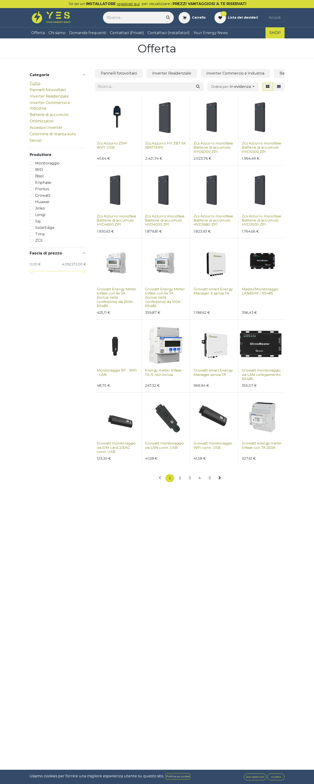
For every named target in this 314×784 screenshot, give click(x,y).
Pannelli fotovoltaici (48, 90)
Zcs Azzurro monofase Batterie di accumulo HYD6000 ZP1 (213, 147)
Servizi (35, 140)
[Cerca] (168, 17)
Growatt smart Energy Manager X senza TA (213, 291)
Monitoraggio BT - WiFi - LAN (117, 372)
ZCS (39, 240)
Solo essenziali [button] (255, 776)
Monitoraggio (47, 163)
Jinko (40, 208)
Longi (40, 215)
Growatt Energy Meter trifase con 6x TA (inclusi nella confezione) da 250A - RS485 (117, 297)
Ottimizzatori (42, 121)
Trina (40, 234)
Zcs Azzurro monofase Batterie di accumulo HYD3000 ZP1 (261, 220)
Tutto (35, 83)
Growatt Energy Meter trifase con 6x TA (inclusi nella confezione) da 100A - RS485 (165, 297)
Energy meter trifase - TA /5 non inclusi (164, 372)
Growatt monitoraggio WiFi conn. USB (213, 445)
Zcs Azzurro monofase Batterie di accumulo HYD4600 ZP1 (116, 220)
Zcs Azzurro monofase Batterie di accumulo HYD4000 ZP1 (165, 220)
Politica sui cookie (177, 776)
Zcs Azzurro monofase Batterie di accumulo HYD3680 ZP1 (213, 220)
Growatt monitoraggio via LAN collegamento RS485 (261, 374)
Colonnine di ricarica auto (53, 134)
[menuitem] (38, 32)
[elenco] (279, 86)
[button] (232, 86)
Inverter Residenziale (49, 96)
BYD (39, 169)
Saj (37, 221)
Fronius (42, 189)
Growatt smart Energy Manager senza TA (213, 372)
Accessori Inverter (46, 127)
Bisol (39, 176)
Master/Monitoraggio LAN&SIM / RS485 (260, 291)
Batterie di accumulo (49, 114)
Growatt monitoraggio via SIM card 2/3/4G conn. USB (116, 447)
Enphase (43, 182)
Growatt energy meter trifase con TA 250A (262, 445)
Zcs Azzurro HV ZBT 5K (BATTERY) (165, 145)
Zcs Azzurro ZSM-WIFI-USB (112, 145)
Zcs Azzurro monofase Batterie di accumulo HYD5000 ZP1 (261, 147)
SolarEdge (44, 227)
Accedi (274, 17)
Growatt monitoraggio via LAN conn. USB (164, 445)
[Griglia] (267, 86)
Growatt (43, 195)
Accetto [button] (276, 776)
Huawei (42, 202)
